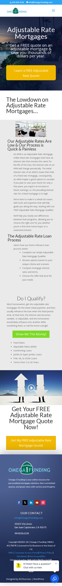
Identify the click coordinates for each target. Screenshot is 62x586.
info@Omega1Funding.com (28, 517)
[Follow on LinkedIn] (31, 502)
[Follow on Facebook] (19, 502)
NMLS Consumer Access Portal (23, 552)
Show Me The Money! (31, 334)
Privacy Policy (46, 552)
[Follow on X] (25, 502)
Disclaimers (22, 556)
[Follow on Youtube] (37, 502)
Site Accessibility (37, 556)
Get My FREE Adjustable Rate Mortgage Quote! (31, 442)
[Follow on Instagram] (43, 502)
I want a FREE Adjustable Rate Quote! (31, 73)
